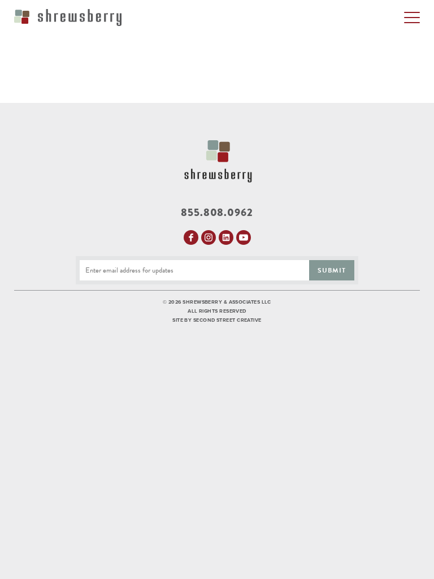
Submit (332, 270)
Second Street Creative (227, 320)
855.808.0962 (217, 213)
